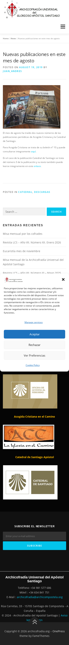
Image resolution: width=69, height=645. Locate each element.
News (13, 38)
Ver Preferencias (34, 355)
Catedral (25, 192)
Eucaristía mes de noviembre (21, 251)
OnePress (59, 631)
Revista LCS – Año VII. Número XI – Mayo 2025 (32, 273)
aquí (33, 151)
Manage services (34, 322)
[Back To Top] (34, 622)
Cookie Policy (33, 365)
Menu (62, 26)
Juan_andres (12, 71)
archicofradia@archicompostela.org (40, 597)
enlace (37, 166)
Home (6, 38)
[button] (63, 279)
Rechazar (34, 345)
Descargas (42, 192)
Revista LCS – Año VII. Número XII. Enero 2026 (32, 242)
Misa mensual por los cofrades (22, 234)
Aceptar (35, 334)
